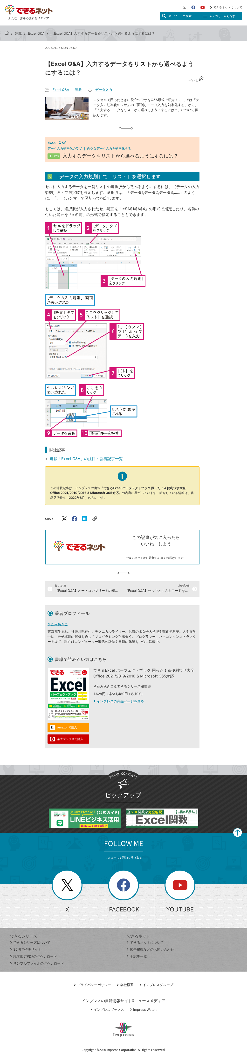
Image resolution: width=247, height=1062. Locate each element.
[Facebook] (193, 7)
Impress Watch (145, 1009)
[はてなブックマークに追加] (85, 519)
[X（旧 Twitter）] (184, 7)
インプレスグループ (158, 985)
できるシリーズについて (31, 942)
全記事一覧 (138, 956)
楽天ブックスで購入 (70, 739)
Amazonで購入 (67, 727)
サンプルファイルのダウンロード (38, 963)
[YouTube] (202, 7)
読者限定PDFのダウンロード (35, 956)
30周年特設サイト (27, 949)
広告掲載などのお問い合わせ (152, 949)
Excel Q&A (36, 33)
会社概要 (127, 985)
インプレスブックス (109, 1009)
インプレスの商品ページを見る (120, 701)
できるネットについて (227, 7)
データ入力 (103, 90)
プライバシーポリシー (94, 985)
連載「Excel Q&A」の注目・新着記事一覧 (86, 458)
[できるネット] (7, 33)
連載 (18, 33)
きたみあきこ (58, 624)
